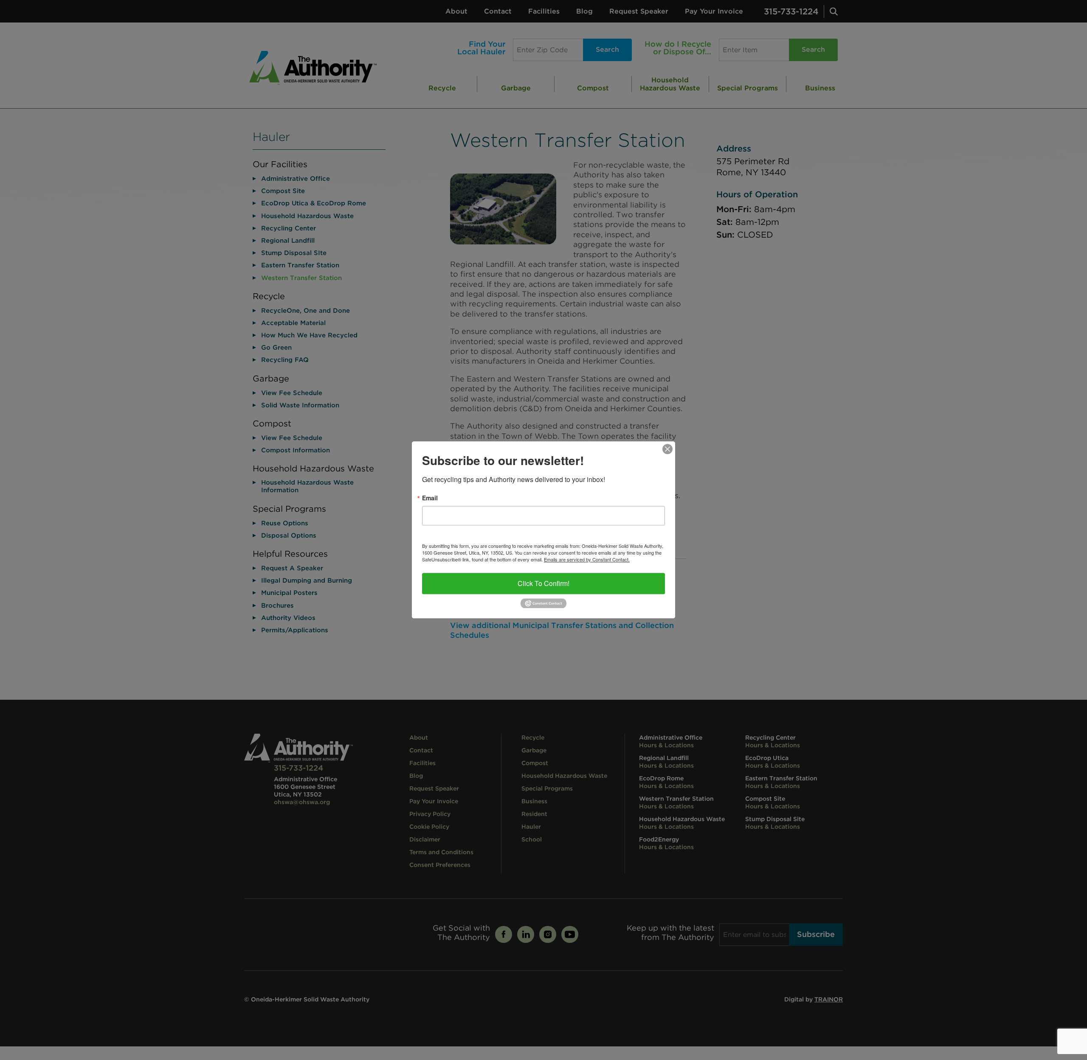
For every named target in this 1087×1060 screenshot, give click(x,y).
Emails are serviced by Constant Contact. (587, 559)
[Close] (667, 449)
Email (430, 498)
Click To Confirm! (543, 583)
